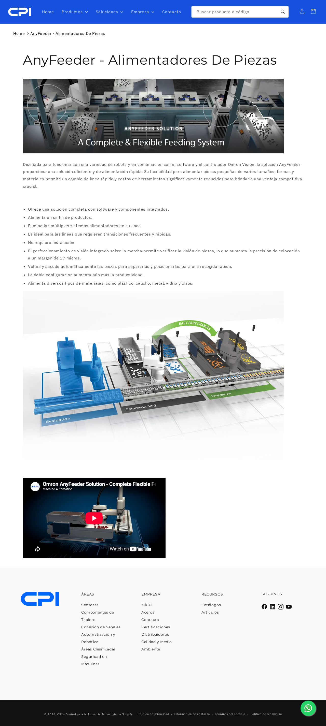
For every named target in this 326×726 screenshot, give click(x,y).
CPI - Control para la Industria (79, 714)
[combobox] (240, 12)
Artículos (210, 612)
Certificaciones (155, 627)
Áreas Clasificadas (98, 649)
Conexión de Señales (100, 627)
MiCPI (147, 605)
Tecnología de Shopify (117, 714)
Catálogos (211, 605)
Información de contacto (192, 714)
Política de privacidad (153, 714)
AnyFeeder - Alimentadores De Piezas (67, 33)
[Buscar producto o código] (283, 11)
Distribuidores (155, 634)
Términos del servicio (230, 714)
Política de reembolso (266, 714)
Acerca (148, 612)
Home (19, 33)
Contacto (150, 619)
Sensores (90, 605)
